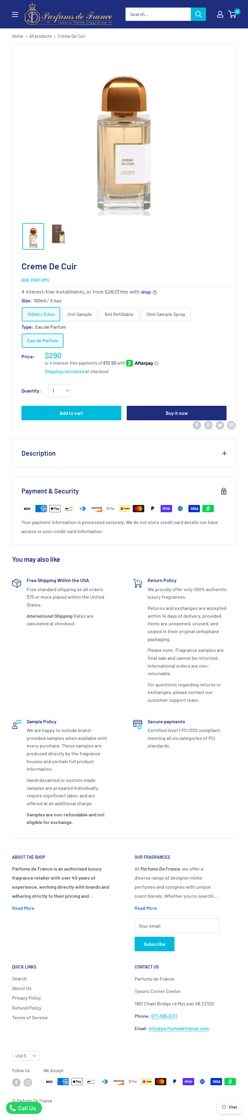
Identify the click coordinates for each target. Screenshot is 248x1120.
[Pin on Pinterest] (208, 424)
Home (17, 36)
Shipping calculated (64, 371)
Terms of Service (30, 1017)
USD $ (20, 1055)
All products (40, 36)
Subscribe (154, 944)
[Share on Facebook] (197, 424)
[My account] (220, 14)
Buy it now (177, 413)
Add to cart (71, 413)
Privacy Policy (26, 998)
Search (19, 978)
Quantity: (31, 390)
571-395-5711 (164, 1016)
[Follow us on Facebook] (16, 1082)
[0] (232, 14)
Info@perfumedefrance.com (179, 1028)
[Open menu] (15, 14)
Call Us (26, 1108)
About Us (21, 988)
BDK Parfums (35, 280)
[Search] (198, 14)
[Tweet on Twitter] (220, 424)
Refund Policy (26, 1008)
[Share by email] (231, 424)
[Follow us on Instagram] (28, 1082)
